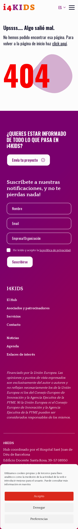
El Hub (12, 300)
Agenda (13, 346)
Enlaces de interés (21, 354)
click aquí (59, 43)
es (60, 7)
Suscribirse (20, 261)
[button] (28, 160)
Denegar (39, 507)
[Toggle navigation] (72, 7)
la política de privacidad (55, 250)
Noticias (13, 338)
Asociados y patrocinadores (28, 308)
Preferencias (39, 519)
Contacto (13, 325)
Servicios (14, 316)
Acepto (39, 496)
